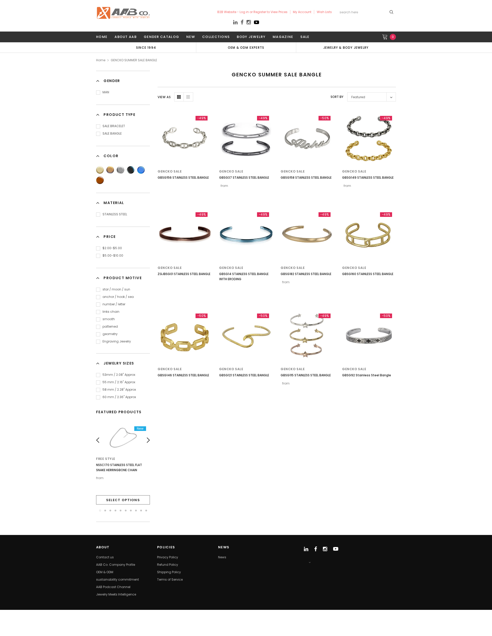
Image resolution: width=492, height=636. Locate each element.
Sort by (337, 97)
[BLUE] (141, 170)
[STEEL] (120, 170)
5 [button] (120, 510)
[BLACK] (131, 170)
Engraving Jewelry (116, 341)
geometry (110, 334)
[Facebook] (242, 22)
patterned (110, 326)
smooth (108, 319)
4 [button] (115, 510)
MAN (105, 92)
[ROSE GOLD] (110, 170)
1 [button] (100, 510)
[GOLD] (100, 170)
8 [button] (136, 510)
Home (100, 60)
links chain (110, 311)
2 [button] (105, 510)
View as (164, 97)
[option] (146, 47)
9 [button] (141, 510)
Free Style (105, 459)
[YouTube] (256, 24)
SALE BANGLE (112, 133)
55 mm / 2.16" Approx (118, 382)
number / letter (113, 304)
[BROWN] (100, 180)
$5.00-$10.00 (112, 255)
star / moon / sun (116, 289)
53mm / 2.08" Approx (118, 374)
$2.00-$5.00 (112, 248)
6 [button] (126, 510)
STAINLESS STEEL (114, 214)
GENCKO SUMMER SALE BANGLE (134, 60)
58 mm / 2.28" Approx (119, 389)
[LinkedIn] (235, 23)
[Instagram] (249, 23)
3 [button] (110, 510)
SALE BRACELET (113, 126)
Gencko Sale (170, 171)
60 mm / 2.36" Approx (119, 397)
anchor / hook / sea (118, 297)
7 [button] (131, 510)
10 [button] (146, 510)
